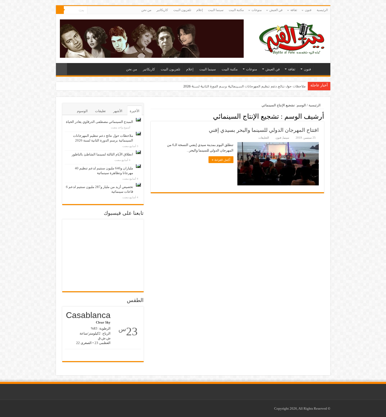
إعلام (199, 10)
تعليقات (100, 111)
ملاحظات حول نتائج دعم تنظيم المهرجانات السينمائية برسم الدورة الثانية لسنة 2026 (244, 86)
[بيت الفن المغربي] (292, 37)
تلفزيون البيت (182, 10)
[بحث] (60, 10)
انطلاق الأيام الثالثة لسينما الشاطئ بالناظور (102, 154)
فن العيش (276, 10)
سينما (286, 137)
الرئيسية (322, 10)
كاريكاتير (162, 10)
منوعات (257, 10)
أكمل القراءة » (221, 159)
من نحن (146, 10)
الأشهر (117, 111)
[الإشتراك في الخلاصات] (152, 116)
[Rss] (101, 10)
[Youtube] (91, 10)
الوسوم (82, 111)
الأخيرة (134, 111)
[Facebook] (96, 10)
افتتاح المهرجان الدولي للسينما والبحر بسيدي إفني (264, 130)
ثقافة (293, 10)
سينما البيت (215, 10)
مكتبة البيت (236, 10)
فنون (308, 10)
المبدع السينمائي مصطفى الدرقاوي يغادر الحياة (99, 122)
